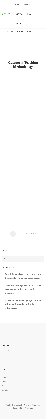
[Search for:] (23, 259)
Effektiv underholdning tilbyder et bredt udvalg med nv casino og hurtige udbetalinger (22, 127)
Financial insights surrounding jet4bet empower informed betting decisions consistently (22, 218)
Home (4, 31)
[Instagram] (8, 356)
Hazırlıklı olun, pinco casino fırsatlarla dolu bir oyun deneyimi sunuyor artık (22, 163)
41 (27, 234)
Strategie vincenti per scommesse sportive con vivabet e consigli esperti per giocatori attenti (22, 145)
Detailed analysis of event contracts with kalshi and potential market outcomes (23, 90)
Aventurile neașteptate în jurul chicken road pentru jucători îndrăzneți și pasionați (21, 108)
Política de (28, 405)
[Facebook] (3, 356)
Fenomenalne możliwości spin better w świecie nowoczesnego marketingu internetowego (20, 200)
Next (32, 234)
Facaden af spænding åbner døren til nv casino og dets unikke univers (22, 182)
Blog (11, 31)
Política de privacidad (14, 405)
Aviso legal (29, 408)
